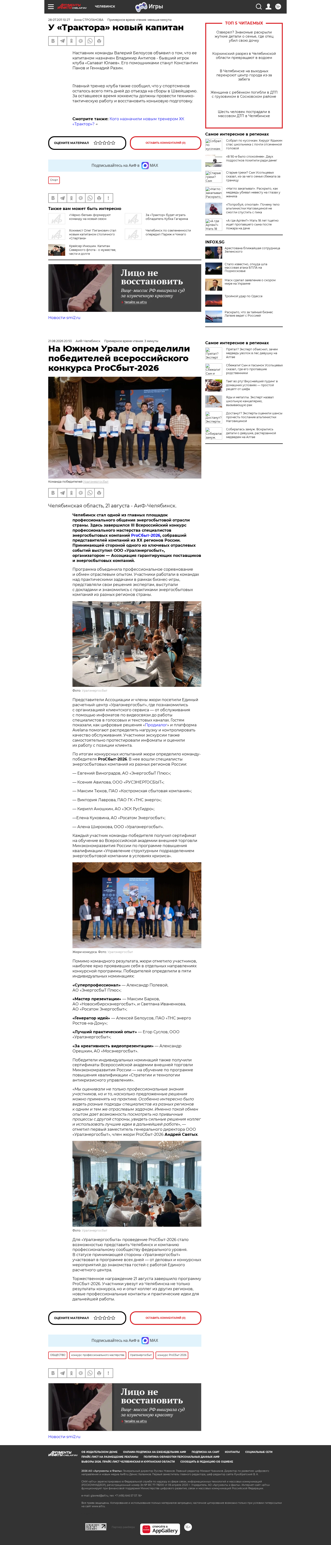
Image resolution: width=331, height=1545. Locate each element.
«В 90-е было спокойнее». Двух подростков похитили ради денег (251, 158)
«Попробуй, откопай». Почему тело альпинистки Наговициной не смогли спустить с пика (253, 208)
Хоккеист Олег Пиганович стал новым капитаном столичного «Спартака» (92, 234)
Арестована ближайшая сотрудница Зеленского (252, 250)
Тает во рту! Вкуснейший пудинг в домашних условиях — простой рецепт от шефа (252, 385)
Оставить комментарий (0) (166, 142)
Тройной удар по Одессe (243, 296)
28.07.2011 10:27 (59, 20)
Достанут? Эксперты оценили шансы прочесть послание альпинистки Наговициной (254, 417)
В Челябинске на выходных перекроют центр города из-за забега (244, 75)
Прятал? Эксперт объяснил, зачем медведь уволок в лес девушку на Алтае (252, 353)
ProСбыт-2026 (145, 535)
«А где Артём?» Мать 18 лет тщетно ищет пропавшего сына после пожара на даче (252, 224)
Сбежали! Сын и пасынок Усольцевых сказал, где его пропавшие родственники (254, 369)
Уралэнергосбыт (96, 481)
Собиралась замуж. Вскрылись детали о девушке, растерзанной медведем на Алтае (251, 433)
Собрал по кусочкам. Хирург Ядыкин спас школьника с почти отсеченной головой (254, 144)
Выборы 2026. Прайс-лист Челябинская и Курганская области (128, 1461)
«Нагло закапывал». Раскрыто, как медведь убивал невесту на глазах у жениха (253, 192)
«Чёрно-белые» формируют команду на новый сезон (90, 217)
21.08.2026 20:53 (60, 341)
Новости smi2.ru (64, 317)
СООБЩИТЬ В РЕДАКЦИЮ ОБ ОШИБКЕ (206, 1461)
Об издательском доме (99, 1452)
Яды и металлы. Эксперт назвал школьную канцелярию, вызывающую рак (250, 401)
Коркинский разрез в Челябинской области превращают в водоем (244, 56)
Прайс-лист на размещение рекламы (109, 1456)
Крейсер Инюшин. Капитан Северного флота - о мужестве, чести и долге (92, 250)
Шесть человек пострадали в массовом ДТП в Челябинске (244, 114)
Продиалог (156, 725)
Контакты (232, 1452)
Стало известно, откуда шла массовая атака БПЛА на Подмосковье (246, 268)
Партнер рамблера (123, 1527)
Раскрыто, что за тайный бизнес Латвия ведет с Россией (249, 314)
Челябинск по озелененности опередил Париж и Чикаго (168, 232)
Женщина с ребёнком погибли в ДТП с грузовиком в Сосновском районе (244, 94)
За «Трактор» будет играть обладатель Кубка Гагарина (167, 217)
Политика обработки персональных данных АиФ (182, 1456)
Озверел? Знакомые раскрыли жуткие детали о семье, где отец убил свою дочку (244, 36)
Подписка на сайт (205, 1452)
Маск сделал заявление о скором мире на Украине (250, 282)
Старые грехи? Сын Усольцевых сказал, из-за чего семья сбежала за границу (253, 176)
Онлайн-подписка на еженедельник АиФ (154, 1452)
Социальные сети (258, 1452)
